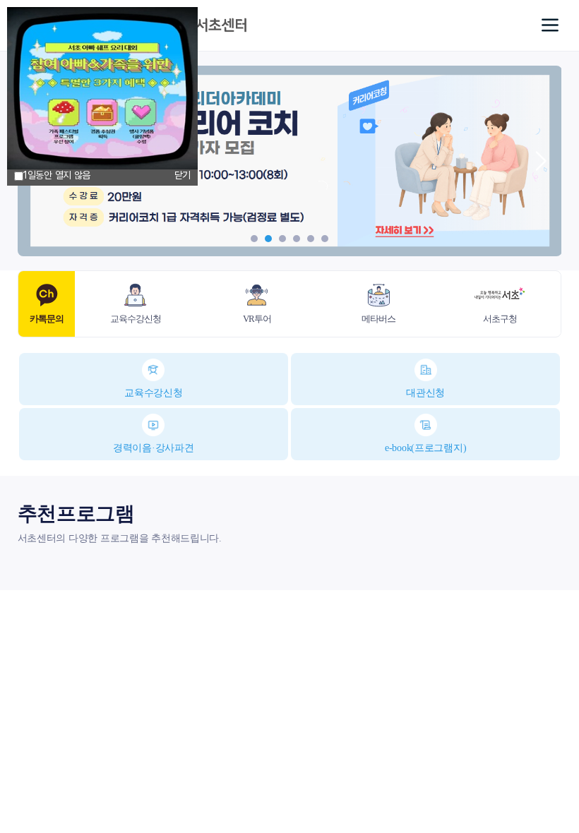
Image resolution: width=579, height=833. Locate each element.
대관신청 (425, 393)
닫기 (182, 175)
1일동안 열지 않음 (56, 175)
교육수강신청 (153, 393)
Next (540, 161)
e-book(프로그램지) (425, 448)
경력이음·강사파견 (153, 448)
